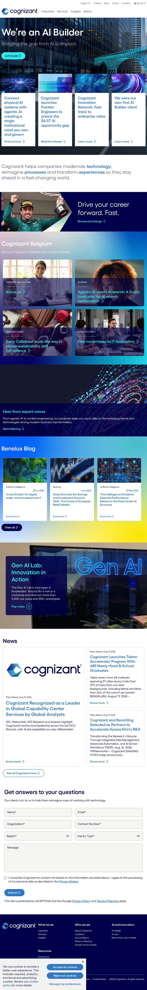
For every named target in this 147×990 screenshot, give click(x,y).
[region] (43, 974)
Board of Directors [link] (83, 941)
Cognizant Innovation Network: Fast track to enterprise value (92, 107)
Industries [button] (48, 11)
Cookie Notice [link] (99, 979)
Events (115, 3)
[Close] (83, 962)
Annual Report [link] (82, 938)
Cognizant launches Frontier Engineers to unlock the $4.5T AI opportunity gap (55, 111)
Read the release (51, 141)
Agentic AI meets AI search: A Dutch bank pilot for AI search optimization (109, 296)
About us (13, 292)
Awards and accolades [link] (86, 945)
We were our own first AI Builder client (126, 102)
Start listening (12, 428)
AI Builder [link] (116, 930)
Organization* (16, 824)
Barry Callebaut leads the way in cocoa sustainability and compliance (34, 346)
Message (13, 847)
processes (35, 172)
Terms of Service (107, 901)
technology (99, 166)
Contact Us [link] (43, 957)
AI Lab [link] (115, 934)
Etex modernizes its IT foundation (106, 341)
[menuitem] (85, 3)
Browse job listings (90, 221)
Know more (11, 516)
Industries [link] (43, 930)
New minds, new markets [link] (124, 938)
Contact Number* (89, 824)
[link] (19, 11)
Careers (97, 3)
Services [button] (62, 11)
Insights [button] (76, 11)
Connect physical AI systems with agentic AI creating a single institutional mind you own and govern (16, 116)
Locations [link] (79, 934)
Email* (82, 812)
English (84, 3)
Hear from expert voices (24, 411)
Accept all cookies (65, 967)
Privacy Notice (68, 881)
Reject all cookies (65, 975)
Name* (11, 812)
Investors (126, 3)
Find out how (12, 141)
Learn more (85, 141)
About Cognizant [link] (83, 930)
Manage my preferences (65, 984)
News (106, 3)
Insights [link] (42, 938)
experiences (92, 172)
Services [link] (42, 934)
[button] (139, 3)
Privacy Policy (81, 901)
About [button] (88, 11)
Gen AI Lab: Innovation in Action (28, 572)
